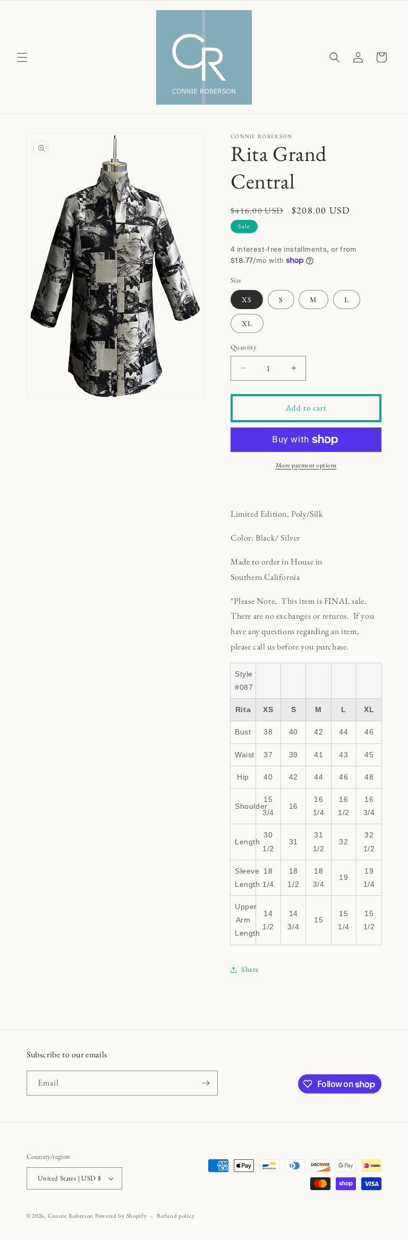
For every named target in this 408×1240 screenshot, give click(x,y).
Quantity (244, 347)
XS (247, 299)
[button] (22, 57)
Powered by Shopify (121, 1215)
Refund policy (175, 1215)
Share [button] (250, 969)
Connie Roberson (71, 1215)
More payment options (306, 465)
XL (247, 323)
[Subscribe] (205, 1083)
